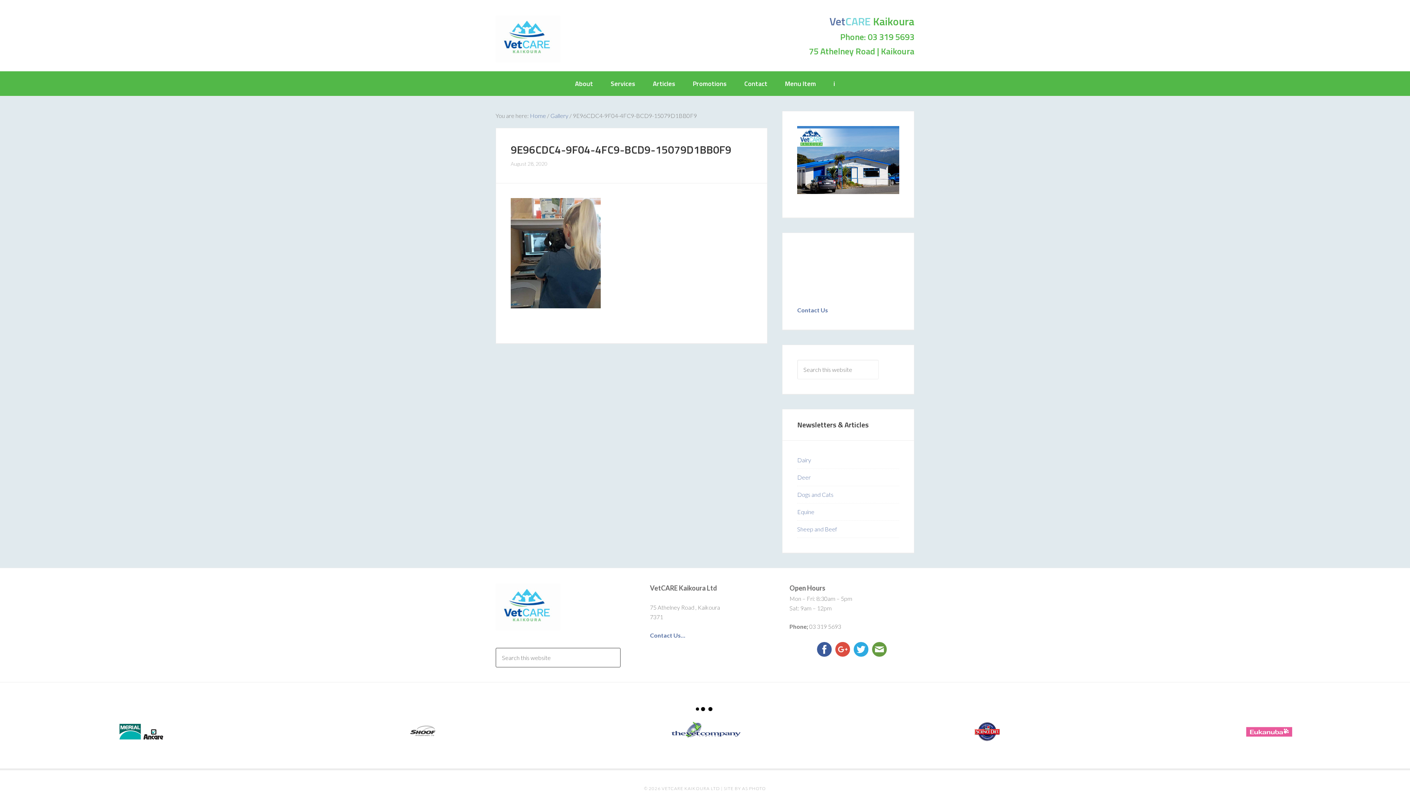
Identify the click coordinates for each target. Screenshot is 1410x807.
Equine (805, 511)
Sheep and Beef (817, 529)
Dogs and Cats (815, 494)
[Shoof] (423, 732)
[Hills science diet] (987, 732)
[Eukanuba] (1269, 732)
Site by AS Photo (745, 788)
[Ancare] (141, 732)
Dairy (804, 459)
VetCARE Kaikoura (528, 38)
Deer (804, 477)
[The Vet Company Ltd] (705, 730)
